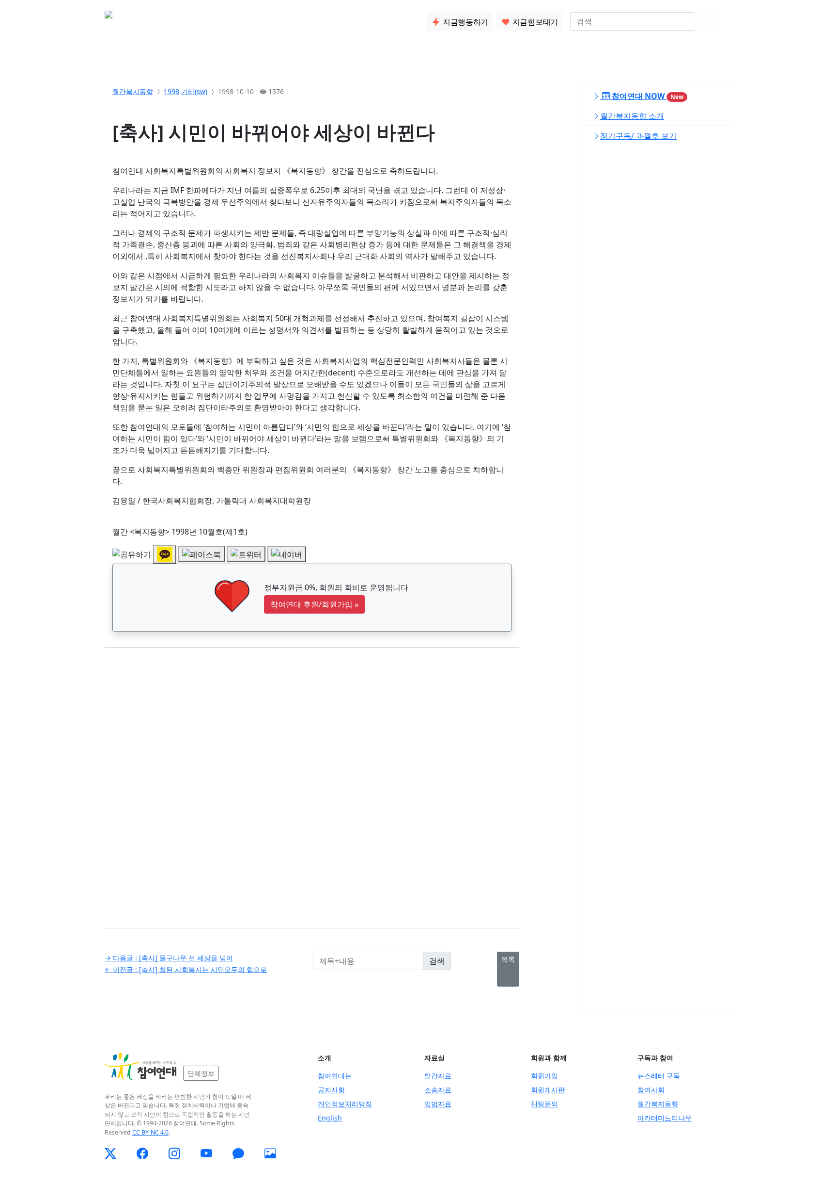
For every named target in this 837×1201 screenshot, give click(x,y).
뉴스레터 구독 (658, 1075)
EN (727, 21)
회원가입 (544, 1075)
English (330, 1117)
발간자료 (437, 1075)
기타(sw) (194, 91)
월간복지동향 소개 (632, 116)
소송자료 (437, 1089)
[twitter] (110, 1153)
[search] (704, 21)
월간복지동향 (132, 91)
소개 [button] (183, 19)
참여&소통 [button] (256, 19)
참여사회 (651, 1089)
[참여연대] (141, 1067)
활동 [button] (214, 19)
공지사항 (331, 1089)
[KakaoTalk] (238, 1153)
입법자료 (437, 1103)
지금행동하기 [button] (464, 21)
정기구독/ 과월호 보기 (638, 135)
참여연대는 (335, 1075)
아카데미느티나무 (664, 1117)
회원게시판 (548, 1089)
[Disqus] (312, 780)
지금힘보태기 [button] (534, 21)
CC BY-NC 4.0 (150, 1132)
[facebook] (142, 1153)
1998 (171, 91)
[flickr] (270, 1153)
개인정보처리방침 (345, 1103)
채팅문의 (544, 1103)
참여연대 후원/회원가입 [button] (314, 604)
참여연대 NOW (646, 96)
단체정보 (201, 1073)
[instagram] (174, 1153)
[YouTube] (206, 1153)
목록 (508, 959)
